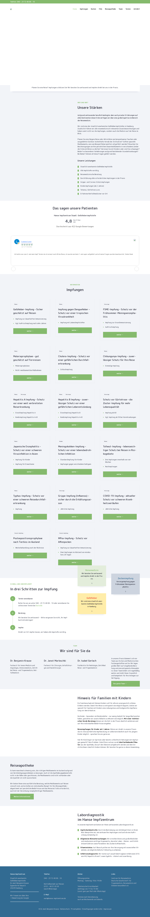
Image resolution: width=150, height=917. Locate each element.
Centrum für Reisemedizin (121, 878)
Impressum (107, 909)
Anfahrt (137, 9)
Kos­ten (93, 9)
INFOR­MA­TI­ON (75, 285)
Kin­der (61, 441)
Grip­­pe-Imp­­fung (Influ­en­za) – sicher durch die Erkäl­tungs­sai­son (75, 499)
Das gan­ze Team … (120, 684)
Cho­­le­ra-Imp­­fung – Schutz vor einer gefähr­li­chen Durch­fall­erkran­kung (74, 360)
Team (121, 9)
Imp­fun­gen (84, 9)
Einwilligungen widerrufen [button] (92, 909)
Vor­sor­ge (106, 304)
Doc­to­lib (39, 605)
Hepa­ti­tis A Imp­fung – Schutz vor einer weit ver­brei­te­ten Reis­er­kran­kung (28, 403)
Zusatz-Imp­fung (18, 533)
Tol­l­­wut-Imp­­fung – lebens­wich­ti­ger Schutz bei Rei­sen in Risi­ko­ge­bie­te (119, 450)
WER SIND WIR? (83, 103)
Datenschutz (65, 909)
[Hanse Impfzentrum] (12, 9)
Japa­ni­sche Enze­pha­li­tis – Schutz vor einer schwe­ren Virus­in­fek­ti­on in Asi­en (27, 450)
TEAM (75, 646)
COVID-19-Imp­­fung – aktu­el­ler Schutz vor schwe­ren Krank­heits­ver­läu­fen (119, 499)
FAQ (100, 9)
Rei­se (15, 304)
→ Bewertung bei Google (19, 898)
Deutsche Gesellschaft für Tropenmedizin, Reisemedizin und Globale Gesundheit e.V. (123, 883)
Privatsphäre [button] (76, 909)
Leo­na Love (26, 242)
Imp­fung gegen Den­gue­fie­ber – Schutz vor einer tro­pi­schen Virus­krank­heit (74, 313)
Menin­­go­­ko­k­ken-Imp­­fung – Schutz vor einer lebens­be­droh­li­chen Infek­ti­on (75, 450)
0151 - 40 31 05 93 (51, 886)
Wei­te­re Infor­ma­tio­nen (22, 797)
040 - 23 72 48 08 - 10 (26, 2)
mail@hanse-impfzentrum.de (55, 898)
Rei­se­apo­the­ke (110, 9)
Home (75, 9)
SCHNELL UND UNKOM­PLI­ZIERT (21, 584)
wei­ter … (30, 331)
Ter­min (128, 9)
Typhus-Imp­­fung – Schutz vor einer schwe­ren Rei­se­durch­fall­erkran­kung (29, 499)
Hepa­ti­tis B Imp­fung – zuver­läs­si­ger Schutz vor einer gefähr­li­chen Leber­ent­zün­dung (74, 403)
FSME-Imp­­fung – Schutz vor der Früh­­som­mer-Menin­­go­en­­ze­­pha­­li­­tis (120, 313)
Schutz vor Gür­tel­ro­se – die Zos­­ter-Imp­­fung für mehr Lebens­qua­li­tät (117, 403)
